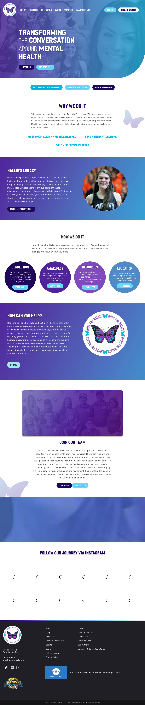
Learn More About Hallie (21, 209)
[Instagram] (12, 669)
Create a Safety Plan (77, 87)
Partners (68, 9)
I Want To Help (45, 67)
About (23, 9)
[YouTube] (18, 669)
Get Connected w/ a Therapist (46, 87)
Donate (110, 9)
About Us (50, 637)
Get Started (80, 485)
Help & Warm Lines (103, 87)
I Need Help (33, 9)
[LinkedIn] (24, 669)
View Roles (64, 485)
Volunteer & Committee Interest (91, 649)
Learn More (20, 287)
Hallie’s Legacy (82, 9)
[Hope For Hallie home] (10, 16)
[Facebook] (5, 669)
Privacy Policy (52, 657)
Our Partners (83, 645)
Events (58, 9)
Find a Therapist (128, 9)
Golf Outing (46, 9)
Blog (48, 633)
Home (48, 628)
